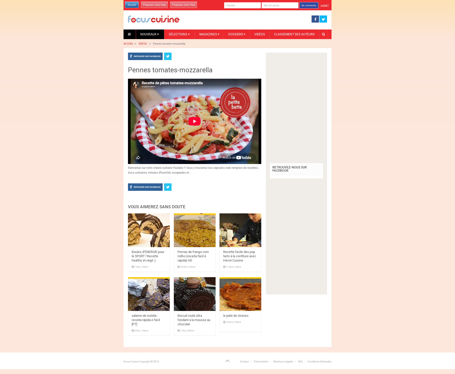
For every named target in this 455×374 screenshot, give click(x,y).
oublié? (325, 5)
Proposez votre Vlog (183, 4)
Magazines (208, 34)
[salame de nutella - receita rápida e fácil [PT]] (149, 294)
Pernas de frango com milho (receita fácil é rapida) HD (193, 256)
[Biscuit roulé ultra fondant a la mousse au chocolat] (195, 294)
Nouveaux (148, 34)
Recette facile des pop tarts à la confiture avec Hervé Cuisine (239, 256)
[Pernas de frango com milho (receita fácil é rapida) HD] (195, 230)
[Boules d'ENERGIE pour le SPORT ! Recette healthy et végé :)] (149, 230)
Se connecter (308, 5)
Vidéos (259, 34)
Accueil (132, 4)
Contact (244, 361)
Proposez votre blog (154, 4)
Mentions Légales (283, 361)
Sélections (178, 34)
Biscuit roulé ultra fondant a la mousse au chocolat (194, 320)
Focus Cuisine (131, 361)
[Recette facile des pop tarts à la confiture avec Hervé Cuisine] (240, 230)
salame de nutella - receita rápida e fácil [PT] (146, 320)
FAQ (300, 361)
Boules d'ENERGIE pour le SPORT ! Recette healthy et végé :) (148, 256)
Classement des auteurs (294, 34)
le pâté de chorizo (235, 316)
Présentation (261, 361)
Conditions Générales (319, 361)
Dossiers (235, 34)
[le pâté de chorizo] (240, 294)
